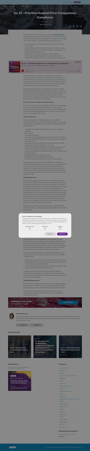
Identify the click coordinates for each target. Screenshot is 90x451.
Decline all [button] (50, 234)
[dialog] (45, 225)
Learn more (49, 223)
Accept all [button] (62, 234)
